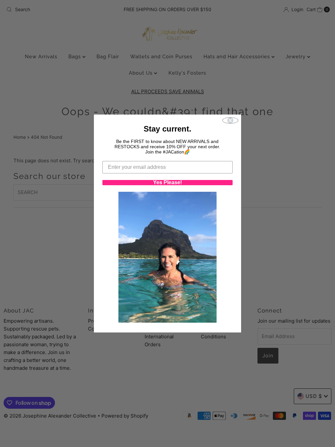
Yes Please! (167, 182)
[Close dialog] (230, 120)
